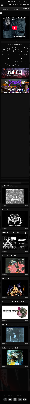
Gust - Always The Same (10, 187)
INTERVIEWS (12, 1)
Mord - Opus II (6, 210)
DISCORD (26, 8)
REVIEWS (15, 5)
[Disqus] (15, 115)
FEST (9, 5)
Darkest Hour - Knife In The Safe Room (14, 302)
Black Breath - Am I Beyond (10, 325)
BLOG (18, 1)
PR (28, 5)
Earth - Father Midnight (9, 256)
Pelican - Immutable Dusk (10, 348)
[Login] (26, 1)
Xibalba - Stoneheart (8, 279)
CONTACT (23, 5)
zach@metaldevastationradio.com (14, 59)
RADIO (24, 1)
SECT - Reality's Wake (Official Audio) (14, 233)
